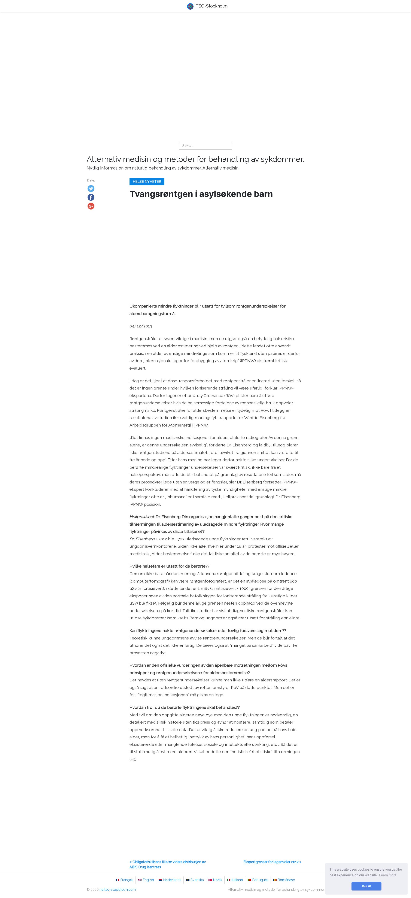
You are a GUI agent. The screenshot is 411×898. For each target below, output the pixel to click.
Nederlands (172, 880)
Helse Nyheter (147, 182)
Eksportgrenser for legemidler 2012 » (272, 862)
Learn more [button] (387, 875)
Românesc (286, 880)
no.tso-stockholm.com (118, 890)
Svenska (197, 880)
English (148, 880)
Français (126, 880)
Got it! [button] (366, 886)
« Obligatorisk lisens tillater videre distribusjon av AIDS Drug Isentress (168, 864)
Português (260, 880)
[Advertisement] (205, 49)
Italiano (237, 880)
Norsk (217, 880)
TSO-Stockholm (211, 6)
